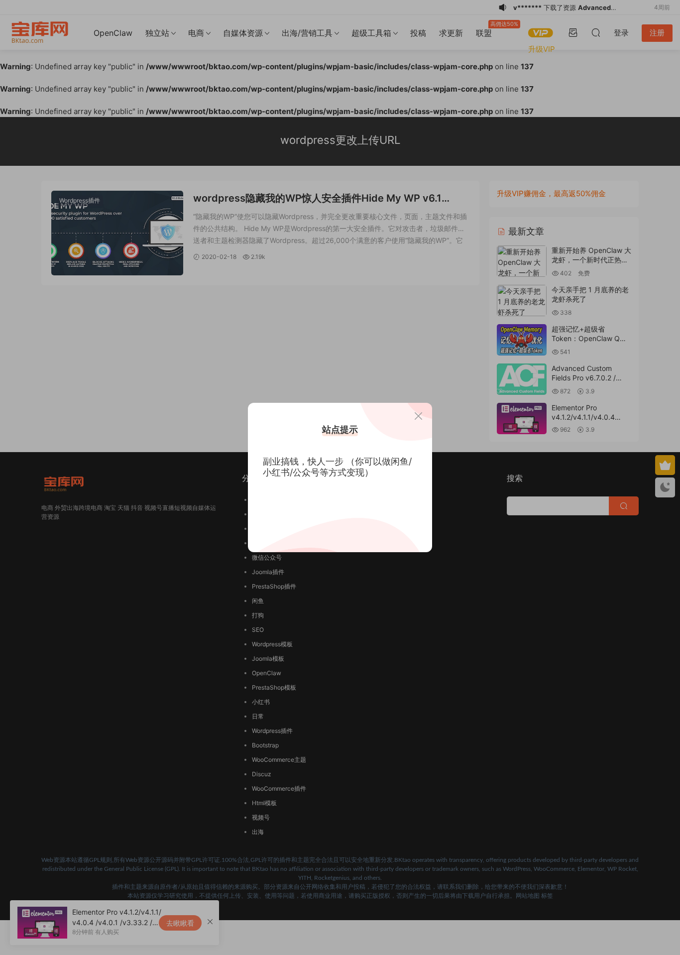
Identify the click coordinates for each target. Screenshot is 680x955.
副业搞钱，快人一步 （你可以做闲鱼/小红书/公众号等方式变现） (337, 467)
